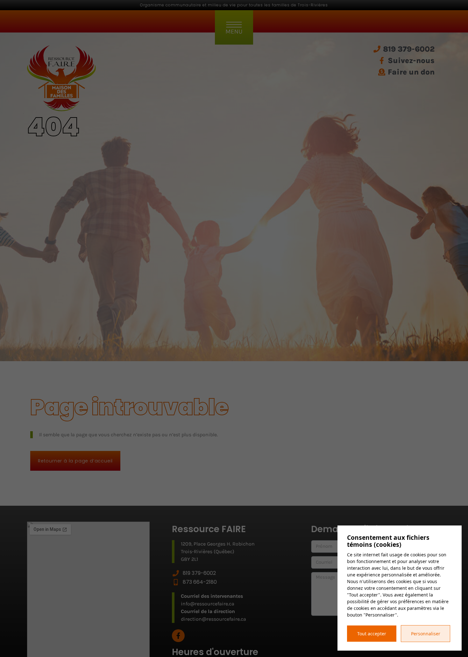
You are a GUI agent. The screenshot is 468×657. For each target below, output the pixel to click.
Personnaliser (425, 634)
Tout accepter (371, 634)
